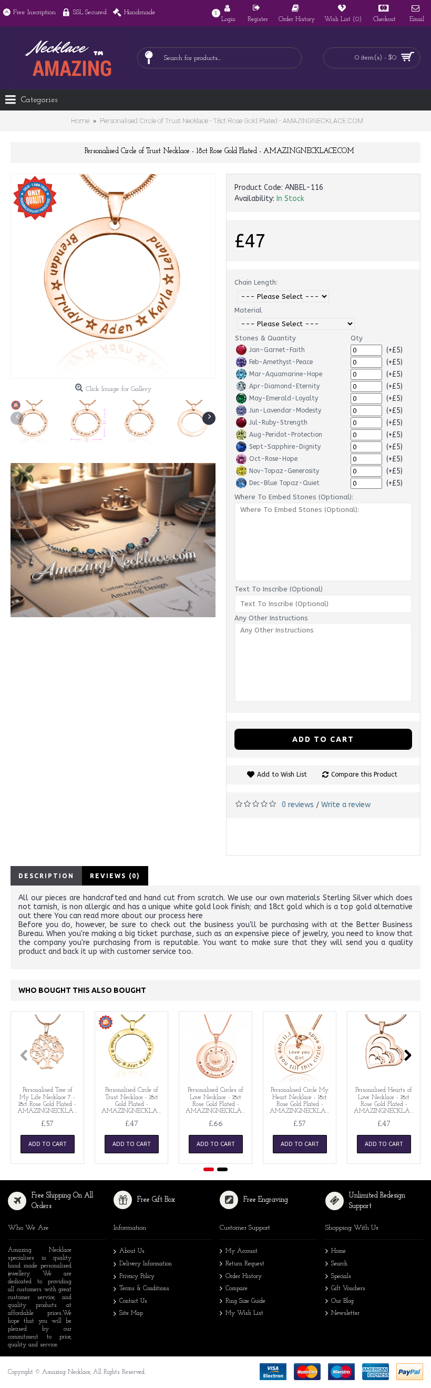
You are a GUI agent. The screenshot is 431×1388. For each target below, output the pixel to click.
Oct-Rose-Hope (273, 458)
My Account (241, 1252)
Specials (341, 1276)
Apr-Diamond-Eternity (284, 386)
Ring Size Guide (245, 1301)
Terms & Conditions (144, 1288)
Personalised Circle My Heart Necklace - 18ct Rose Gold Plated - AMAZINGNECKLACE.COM (301, 1100)
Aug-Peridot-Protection (285, 434)
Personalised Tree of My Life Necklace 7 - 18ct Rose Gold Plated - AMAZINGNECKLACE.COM (49, 1100)
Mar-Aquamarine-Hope (285, 374)
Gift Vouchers (348, 1288)
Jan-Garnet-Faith (277, 350)
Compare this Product (364, 774)
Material (248, 310)
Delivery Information (145, 1264)
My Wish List (244, 1313)
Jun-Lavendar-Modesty (285, 410)
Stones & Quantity (265, 338)
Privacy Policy (137, 1276)
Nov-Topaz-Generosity (284, 471)
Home (338, 1252)
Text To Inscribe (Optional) (278, 589)
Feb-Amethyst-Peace (281, 362)
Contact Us (133, 1301)
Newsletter (345, 1313)
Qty (357, 338)
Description (46, 875)
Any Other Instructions (271, 618)
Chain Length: (256, 282)
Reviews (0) (115, 875)
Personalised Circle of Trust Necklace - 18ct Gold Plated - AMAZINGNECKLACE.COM (133, 1100)
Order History (243, 1276)
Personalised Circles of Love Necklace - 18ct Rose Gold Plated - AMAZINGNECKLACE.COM (217, 1100)
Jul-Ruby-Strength (278, 422)
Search (339, 1264)
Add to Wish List (282, 774)
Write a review (346, 804)
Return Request (244, 1264)
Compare (236, 1288)
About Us (132, 1252)
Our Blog (342, 1301)
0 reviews (298, 804)
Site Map (131, 1313)
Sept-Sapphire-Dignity (285, 446)
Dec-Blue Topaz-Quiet (284, 483)
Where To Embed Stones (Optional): (293, 497)
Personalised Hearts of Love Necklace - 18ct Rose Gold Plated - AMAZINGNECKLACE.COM (385, 1100)
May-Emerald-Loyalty (283, 398)
